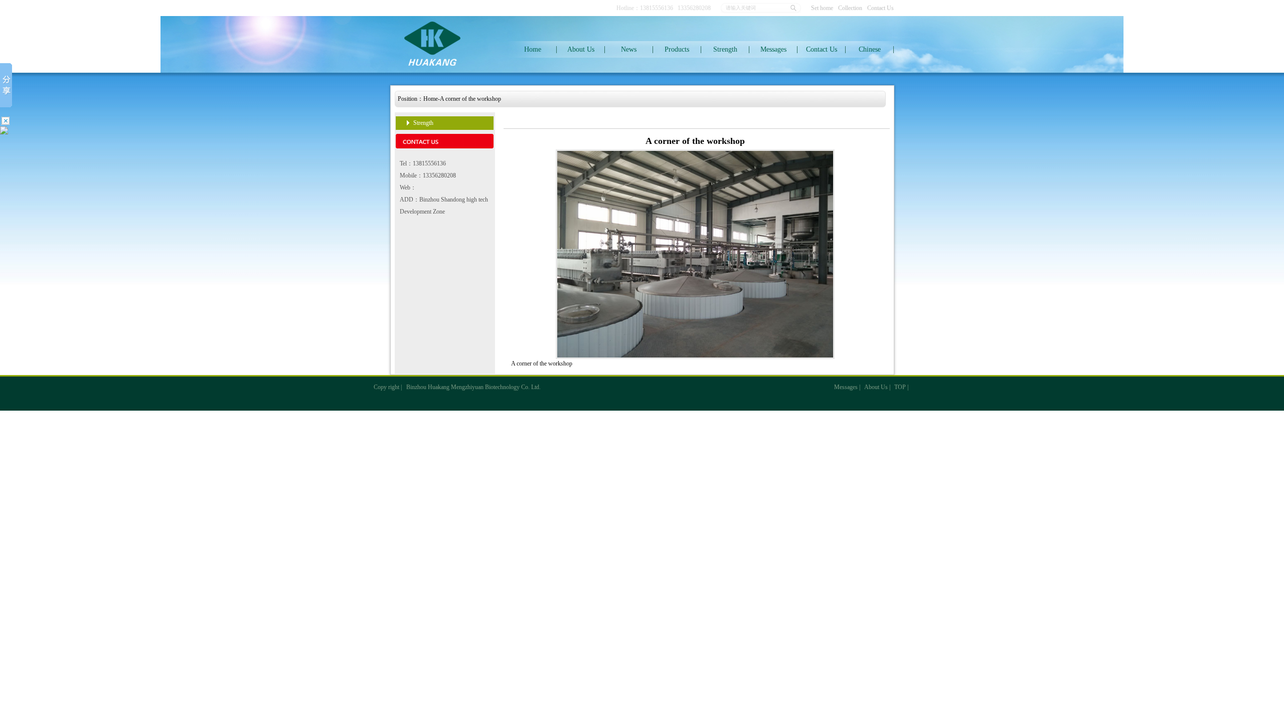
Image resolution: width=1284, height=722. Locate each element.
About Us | (877, 387)
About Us (580, 49)
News (628, 49)
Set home (822, 8)
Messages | (847, 387)
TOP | (901, 387)
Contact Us (880, 8)
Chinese (870, 49)
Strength (725, 49)
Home (532, 49)
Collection (850, 8)
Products (677, 49)
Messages (773, 49)
